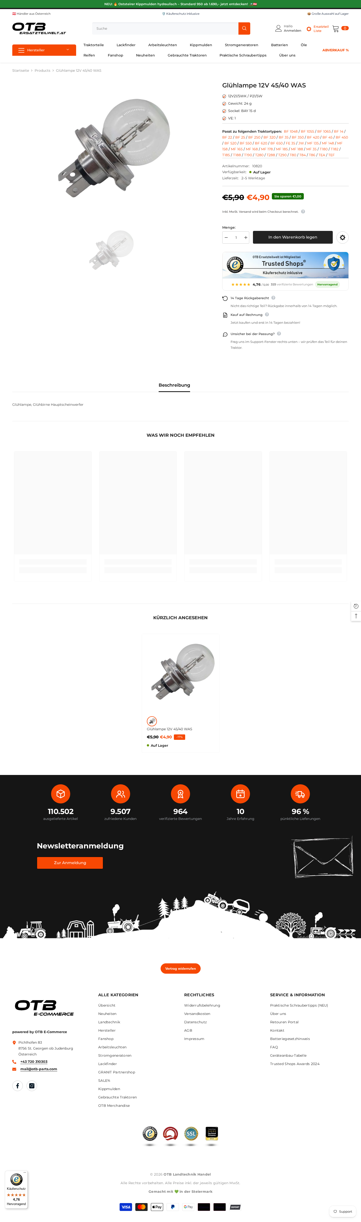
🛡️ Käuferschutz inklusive (180, 13)
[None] (152, 721)
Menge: (229, 227)
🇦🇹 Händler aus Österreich (31, 13)
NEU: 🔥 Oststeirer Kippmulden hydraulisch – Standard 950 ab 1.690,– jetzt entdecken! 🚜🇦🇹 (180, 4)
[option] (110, 150)
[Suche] (171, 28)
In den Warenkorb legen (292, 237)
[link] (53, 562)
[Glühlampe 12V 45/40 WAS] (180, 672)
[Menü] (25, 1174)
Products (42, 70)
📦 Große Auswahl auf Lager (328, 13)
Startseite (20, 70)
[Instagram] (32, 1086)
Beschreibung (174, 385)
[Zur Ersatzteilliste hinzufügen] (342, 237)
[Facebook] (17, 1086)
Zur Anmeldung (70, 862)
